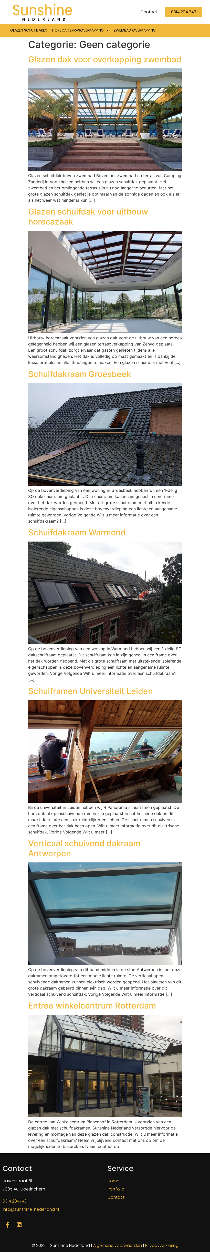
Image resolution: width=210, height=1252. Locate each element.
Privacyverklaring (161, 1245)
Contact (116, 1197)
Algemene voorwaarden (117, 1245)
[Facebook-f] (8, 1225)
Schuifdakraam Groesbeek (79, 374)
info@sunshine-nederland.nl (31, 1209)
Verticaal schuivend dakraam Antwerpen (84, 848)
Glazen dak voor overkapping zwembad (104, 59)
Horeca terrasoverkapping (78, 30)
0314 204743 (15, 1201)
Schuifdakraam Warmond (77, 532)
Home (113, 1181)
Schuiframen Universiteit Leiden (90, 691)
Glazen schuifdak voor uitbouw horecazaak (88, 216)
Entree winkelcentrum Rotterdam (92, 1006)
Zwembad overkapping (135, 30)
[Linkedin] (19, 1225)
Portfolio (116, 1189)
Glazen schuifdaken (28, 30)
